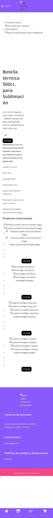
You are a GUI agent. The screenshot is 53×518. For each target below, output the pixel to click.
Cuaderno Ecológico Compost (24, 353)
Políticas (8, 459)
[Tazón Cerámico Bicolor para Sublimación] (24, 32)
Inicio (5, 115)
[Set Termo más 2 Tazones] (17, 25)
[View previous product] (5, 22)
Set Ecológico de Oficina (24, 281)
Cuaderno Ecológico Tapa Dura (24, 317)
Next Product (10, 29)
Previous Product (14, 22)
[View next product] (17, 29)
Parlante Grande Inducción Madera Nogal (24, 245)
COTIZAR (7, 140)
